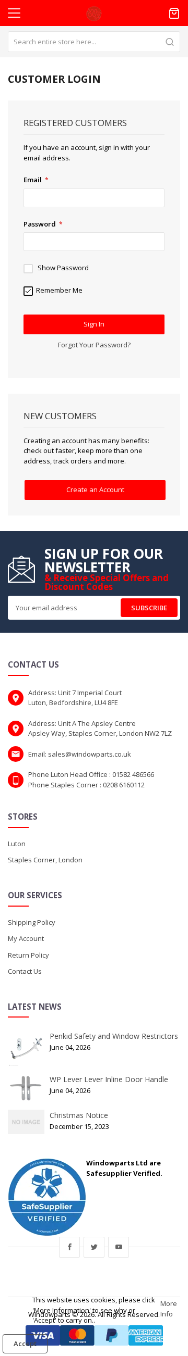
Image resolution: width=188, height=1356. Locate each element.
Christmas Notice (79, 1115)
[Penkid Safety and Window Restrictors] (26, 1048)
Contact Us (25, 971)
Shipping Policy (31, 922)
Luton (17, 843)
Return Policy (28, 955)
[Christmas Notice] (26, 1121)
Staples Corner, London (45, 859)
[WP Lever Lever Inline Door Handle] (26, 1088)
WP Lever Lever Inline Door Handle (109, 1079)
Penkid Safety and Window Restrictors (114, 1036)
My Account (26, 938)
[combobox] (94, 41)
